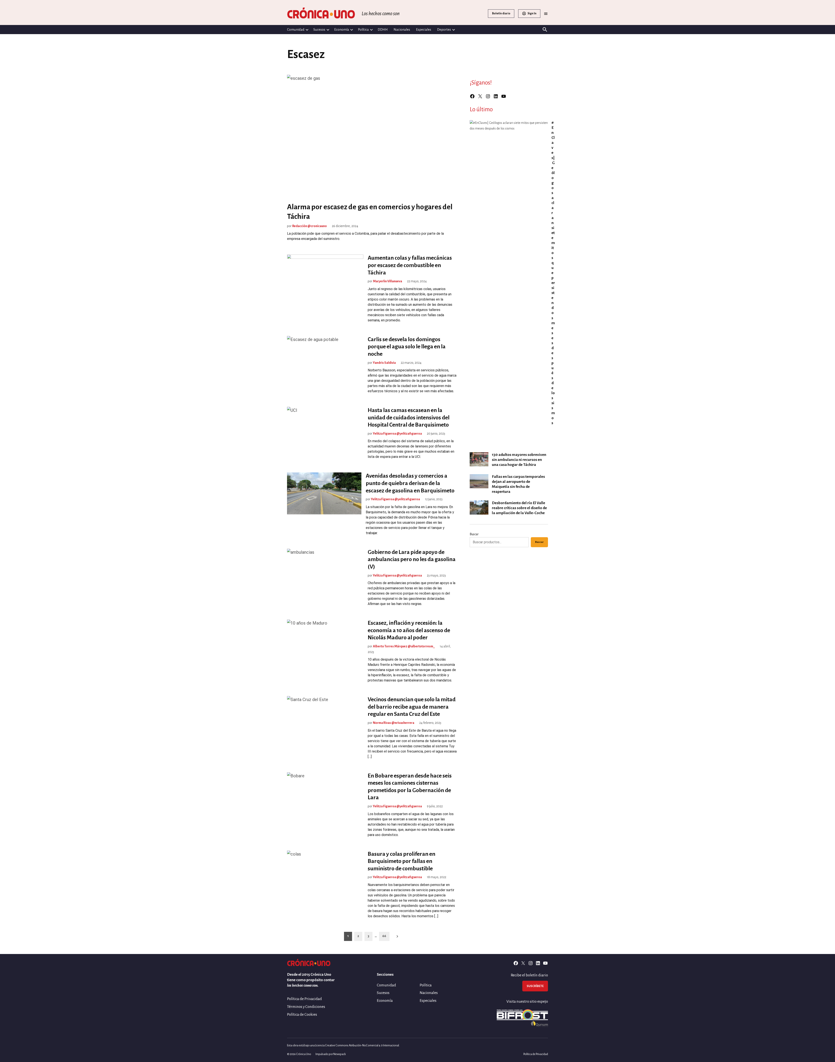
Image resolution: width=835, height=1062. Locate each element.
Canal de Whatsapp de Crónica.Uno (418, 575)
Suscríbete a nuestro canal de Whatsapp (417, 537)
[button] (417, 531)
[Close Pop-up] (499, 464)
